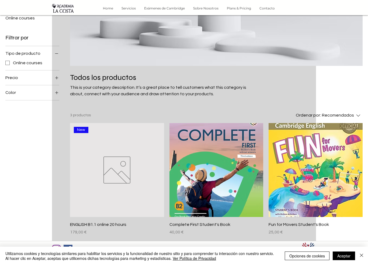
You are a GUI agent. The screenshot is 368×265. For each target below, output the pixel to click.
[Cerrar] (361, 256)
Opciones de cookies (307, 256)
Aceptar (343, 256)
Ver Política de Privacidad (194, 258)
